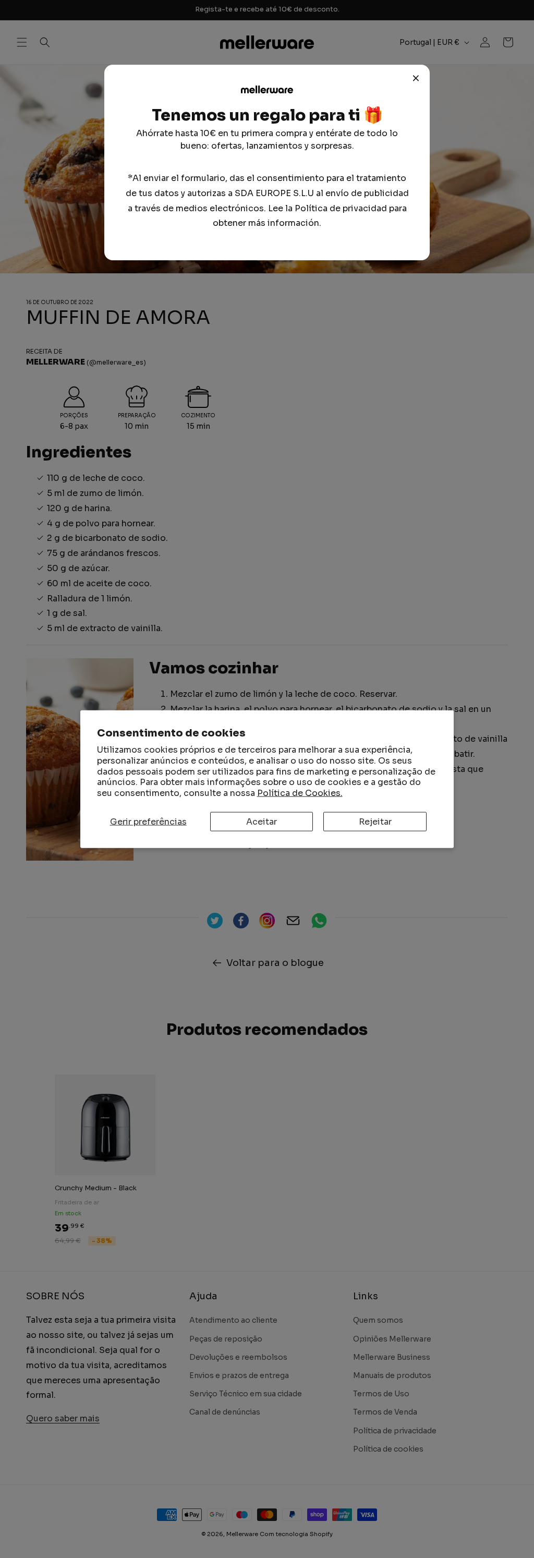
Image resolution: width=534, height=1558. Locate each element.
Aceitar (261, 821)
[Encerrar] (416, 78)
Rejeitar (375, 821)
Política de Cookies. (300, 793)
